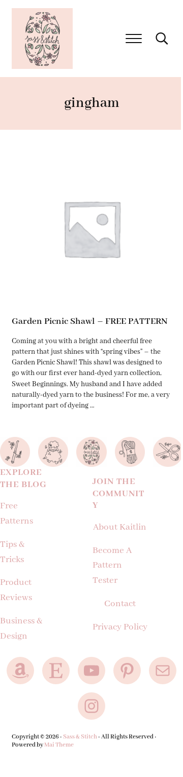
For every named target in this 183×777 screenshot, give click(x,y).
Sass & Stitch (80, 737)
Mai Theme (59, 745)
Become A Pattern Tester (112, 565)
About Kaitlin (119, 527)
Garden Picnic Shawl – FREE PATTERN (89, 321)
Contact (120, 603)
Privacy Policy (120, 627)
